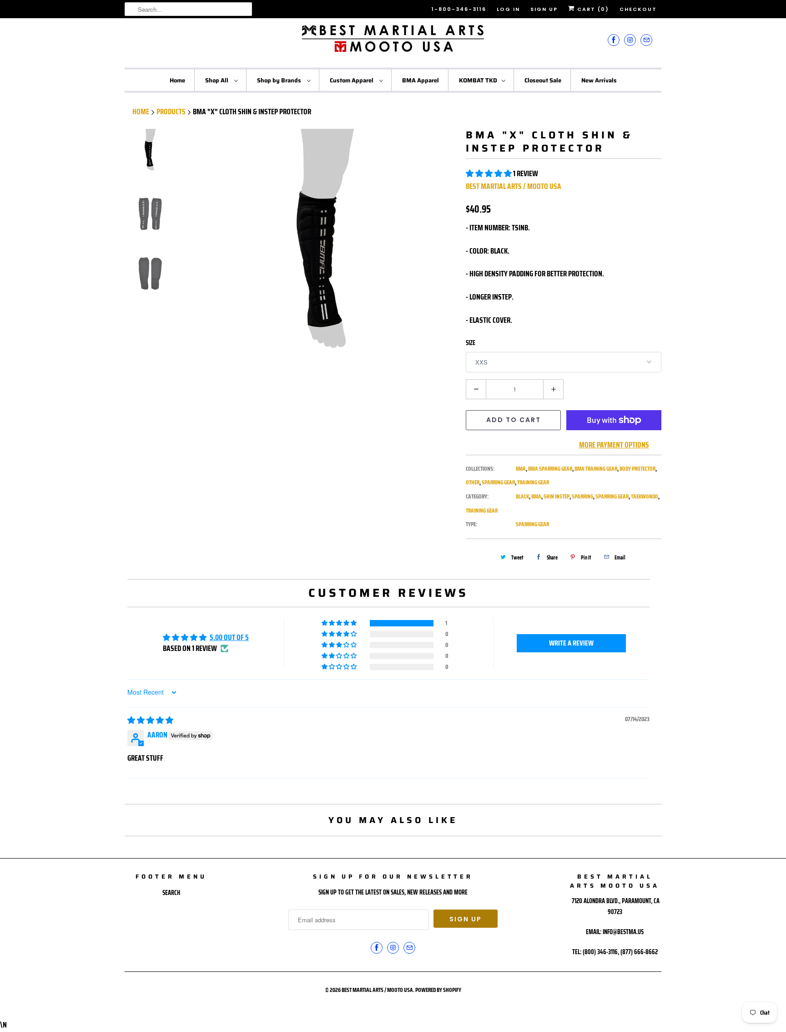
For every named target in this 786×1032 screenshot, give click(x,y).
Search (171, 893)
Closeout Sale (542, 80)
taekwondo (644, 496)
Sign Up (544, 9)
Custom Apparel (352, 80)
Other (472, 482)
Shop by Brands (279, 80)
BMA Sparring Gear (550, 468)
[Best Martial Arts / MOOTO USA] (393, 42)
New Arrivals (599, 80)
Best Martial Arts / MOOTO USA (513, 186)
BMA (521, 468)
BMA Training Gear (595, 468)
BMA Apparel (420, 80)
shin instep (556, 496)
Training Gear (533, 482)
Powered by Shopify (438, 990)
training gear (482, 510)
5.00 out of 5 (229, 637)
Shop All (217, 80)
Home (177, 80)
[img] (150, 720)
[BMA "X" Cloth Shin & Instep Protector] (324, 262)
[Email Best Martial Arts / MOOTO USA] (646, 40)
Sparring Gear (498, 482)
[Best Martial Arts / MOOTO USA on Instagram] (630, 40)
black (522, 496)
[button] (489, 173)
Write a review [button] (571, 643)
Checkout (638, 9)
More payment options (614, 445)
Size (470, 343)
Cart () (592, 9)
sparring (582, 496)
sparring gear (612, 496)
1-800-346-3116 (459, 9)
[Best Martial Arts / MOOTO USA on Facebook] (614, 40)
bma (536, 496)
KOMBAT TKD (478, 80)
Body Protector (637, 468)
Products (171, 111)
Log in (508, 9)
